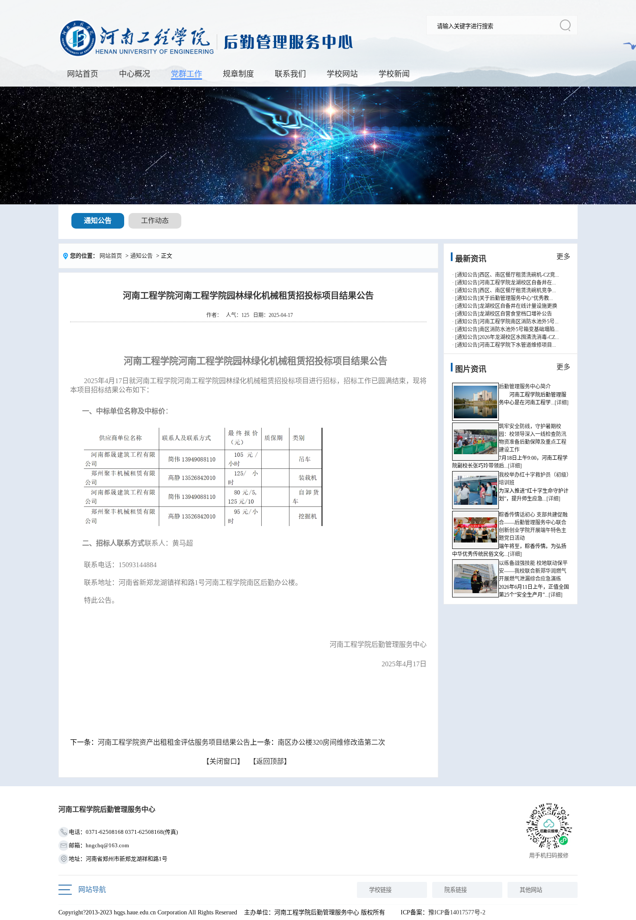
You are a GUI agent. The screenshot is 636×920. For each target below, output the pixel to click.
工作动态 (155, 220)
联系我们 (290, 74)
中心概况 (134, 74)
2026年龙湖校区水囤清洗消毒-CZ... (519, 337)
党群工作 (186, 74)
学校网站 (342, 74)
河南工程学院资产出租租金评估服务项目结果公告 (174, 742)
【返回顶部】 (270, 761)
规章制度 (238, 74)
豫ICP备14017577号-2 (456, 912)
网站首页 (82, 74)
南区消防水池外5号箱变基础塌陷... (519, 329)
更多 (563, 256)
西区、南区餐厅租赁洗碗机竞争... (517, 290)
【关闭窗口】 (223, 761)
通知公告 (98, 220)
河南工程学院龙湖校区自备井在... (517, 283)
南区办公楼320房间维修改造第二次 (331, 742)
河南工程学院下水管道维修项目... (517, 345)
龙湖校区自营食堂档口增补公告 (515, 314)
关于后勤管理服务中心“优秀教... (516, 298)
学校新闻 (394, 74)
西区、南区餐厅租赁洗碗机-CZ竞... (519, 275)
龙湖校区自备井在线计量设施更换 (518, 306)
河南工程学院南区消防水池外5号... (519, 322)
